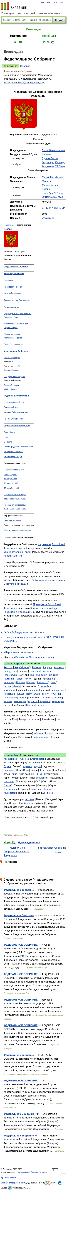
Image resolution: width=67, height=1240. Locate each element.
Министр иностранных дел (16, 324)
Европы (19, 663)
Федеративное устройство (17, 426)
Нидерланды (57, 690)
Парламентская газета (18, 652)
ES (55, 2)
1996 (6, 509)
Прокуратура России (13, 419)
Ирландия (48, 678)
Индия (37, 766)
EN (42, 2)
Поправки (8, 280)
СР (63, 208)
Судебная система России (16, 396)
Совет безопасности (13, 344)
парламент (44, 544)
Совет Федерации (12, 357)
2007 (24, 498)
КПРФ (49, 208)
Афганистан (37, 758)
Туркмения (36, 789)
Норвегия (9, 693)
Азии (17, 755)
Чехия (7, 705)
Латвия (7, 686)
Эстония (41, 705)
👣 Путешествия (8, 1178)
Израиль (27, 766)
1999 (12, 498)
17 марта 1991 (10, 478)
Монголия (9, 781)
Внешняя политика (12, 520)
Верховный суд (11, 407)
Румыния (56, 693)
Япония (49, 792)
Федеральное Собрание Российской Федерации (16, 851)
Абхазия (38, 733)
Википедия (33, 29)
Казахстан (42, 682)
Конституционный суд (14, 402)
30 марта (47, 197)
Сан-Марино (10, 697)
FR (61, 2)
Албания (36, 667)
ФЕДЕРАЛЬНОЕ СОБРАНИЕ (21, 944)
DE (48, 2)
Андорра (47, 667)
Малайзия (42, 777)
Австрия (8, 667)
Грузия (28, 678)
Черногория (58, 701)
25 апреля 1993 (11, 483)
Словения (46, 697)
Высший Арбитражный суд (16, 412)
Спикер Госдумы (11, 385)
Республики (9, 432)
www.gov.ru (48, 218)
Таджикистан (11, 789)
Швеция (30, 705)
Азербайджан (21, 667)
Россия (8, 229)
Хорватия (44, 701)
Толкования (18, 35)
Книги (18, 42)
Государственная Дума (14, 376)
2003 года (60, 162)
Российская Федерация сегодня (34, 657)
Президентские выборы (14, 505)
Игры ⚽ (48, 42)
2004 (18, 509)
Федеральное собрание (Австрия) (24, 82)
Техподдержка (23, 1172)
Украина (8, 701)
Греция (19, 678)
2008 (24, 509)
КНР (33, 774)
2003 (18, 498)
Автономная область (13, 451)
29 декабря (48, 162)
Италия (31, 682)
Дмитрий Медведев (12, 293)
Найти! (59, 20)
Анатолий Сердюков (13, 338)
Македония (10, 690)
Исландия (9, 682)
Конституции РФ (13, 555)
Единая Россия (50, 158)
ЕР (43, 208)
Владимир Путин (11, 317)
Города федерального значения (18, 447)
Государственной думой (49, 579)
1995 (6, 498)
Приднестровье (41, 737)
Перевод (25, 65)
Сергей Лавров (11, 327)
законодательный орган (17, 551)
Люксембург (44, 686)
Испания (20, 682)
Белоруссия (10, 671)
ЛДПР (57, 208)
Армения (59, 667)
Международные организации (17, 530)
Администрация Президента (16, 300)
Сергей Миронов (11, 370)
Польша (20, 693)
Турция (57, 697)
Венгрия (53, 675)
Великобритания (38, 675)
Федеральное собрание (19, 889)
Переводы (49, 35)
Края (6, 437)
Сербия (22, 697)
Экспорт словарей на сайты (13, 1183)
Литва (16, 686)
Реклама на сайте (39, 1172)
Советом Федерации (16, 583)
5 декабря (47, 193)
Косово (49, 733)
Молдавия (33, 690)
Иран (26, 770)
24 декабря (48, 166)
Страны (8, 663)
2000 (12, 509)
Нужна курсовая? (29, 842)
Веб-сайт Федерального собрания (24, 632)
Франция (33, 701)
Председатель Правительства (17, 313)
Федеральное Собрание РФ (21, 1113)
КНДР (40, 774)
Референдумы (10, 475)
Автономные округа (13, 456)
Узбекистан (10, 792)
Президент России (13, 287)
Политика (8, 225)
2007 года (60, 166)
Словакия (33, 697)
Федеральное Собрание (16, 351)
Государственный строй (16, 267)
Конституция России (14, 273)
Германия (9, 678)
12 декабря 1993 (11, 488)
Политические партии (14, 470)
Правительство (11, 307)
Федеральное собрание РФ (21, 1135)
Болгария (34, 671)
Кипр (53, 682)
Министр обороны (12, 334)
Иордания (9, 770)
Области (8, 442)
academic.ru (14, 6)
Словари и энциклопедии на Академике (30, 13)
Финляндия (20, 701)
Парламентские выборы (15, 495)
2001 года (58, 193)
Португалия (32, 693)
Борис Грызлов (11, 389)
